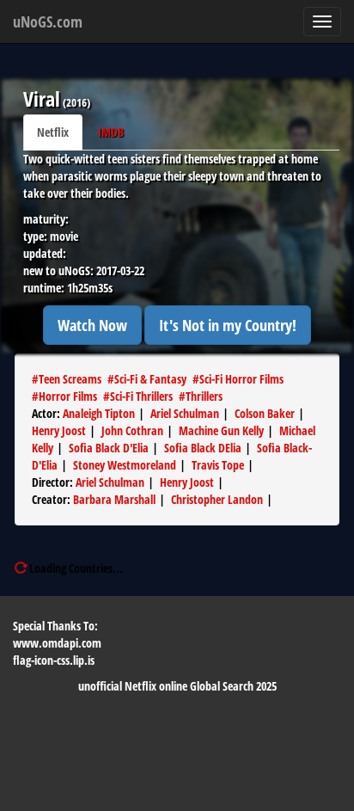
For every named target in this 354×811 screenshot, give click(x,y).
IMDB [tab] (111, 132)
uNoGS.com (47, 21)
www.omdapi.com (57, 643)
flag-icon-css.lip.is (54, 660)
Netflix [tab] (53, 132)
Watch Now (92, 325)
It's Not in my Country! (227, 325)
